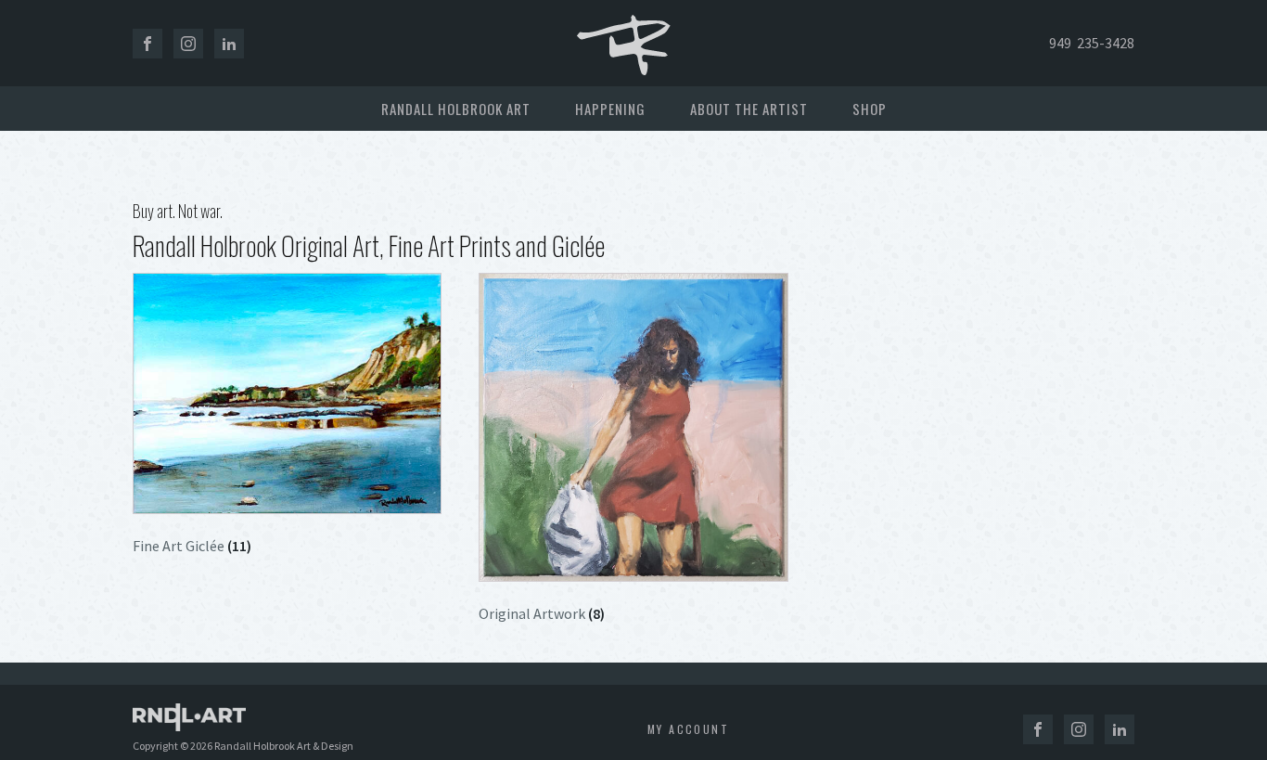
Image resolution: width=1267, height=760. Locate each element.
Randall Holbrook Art (456, 108)
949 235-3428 (1091, 42)
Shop (869, 108)
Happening (610, 108)
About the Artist (749, 108)
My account (688, 729)
